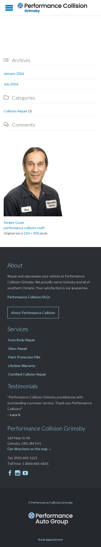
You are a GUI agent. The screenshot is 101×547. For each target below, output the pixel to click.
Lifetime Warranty (22, 366)
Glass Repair (17, 348)
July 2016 (11, 84)
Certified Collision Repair (27, 374)
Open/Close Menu (9, 7)
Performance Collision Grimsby (51, 502)
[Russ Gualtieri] (50, 179)
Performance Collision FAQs (28, 297)
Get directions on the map (27, 449)
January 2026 (14, 73)
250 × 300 (31, 233)
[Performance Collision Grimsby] (54, 7)
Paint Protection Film (24, 357)
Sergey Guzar (14, 222)
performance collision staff (24, 228)
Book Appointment (50, 539)
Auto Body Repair (21, 340)
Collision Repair (15, 111)
